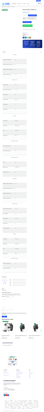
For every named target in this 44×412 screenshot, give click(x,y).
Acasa (29, 371)
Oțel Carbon (36, 404)
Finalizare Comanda (6, 375)
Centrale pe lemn (13, 403)
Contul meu (5, 371)
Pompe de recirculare (17, 405)
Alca (15, 400)
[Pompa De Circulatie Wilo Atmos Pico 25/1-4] (22, 327)
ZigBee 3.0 (24, 408)
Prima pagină (4, 6)
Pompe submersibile (24, 405)
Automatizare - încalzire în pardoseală (22, 400)
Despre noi (19, 3)
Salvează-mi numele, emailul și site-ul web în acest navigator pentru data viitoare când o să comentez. (14, 313)
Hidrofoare (13, 6)
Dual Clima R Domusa (29, 403)
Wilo (25, 35)
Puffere (30, 405)
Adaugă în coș (33, 15)
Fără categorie (10, 404)
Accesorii (6, 400)
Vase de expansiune (13, 408)
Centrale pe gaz (7, 403)
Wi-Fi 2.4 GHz (19, 408)
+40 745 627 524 (6, 387)
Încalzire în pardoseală (29, 408)
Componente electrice (19, 403)
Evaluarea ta (4, 296)
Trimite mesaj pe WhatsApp (28, 25)
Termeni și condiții (18, 371)
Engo (34, 403)
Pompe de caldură (11, 405)
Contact (28, 3)
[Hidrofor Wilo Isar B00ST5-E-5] (23, 37)
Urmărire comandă (6, 372)
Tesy (5, 408)
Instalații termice (26, 404)
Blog (25, 3)
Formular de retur (18, 376)
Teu (8, 408)
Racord (37, 405)
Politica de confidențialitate (19, 372)
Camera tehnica (8, 6)
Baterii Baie (30, 400)
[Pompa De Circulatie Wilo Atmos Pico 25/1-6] (35, 327)
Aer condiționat (11, 400)
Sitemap (17, 375)
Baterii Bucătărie (35, 400)
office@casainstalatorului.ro (8, 388)
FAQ (22, 3)
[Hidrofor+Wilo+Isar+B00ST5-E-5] (26, 37)
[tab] (22, 52)
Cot (24, 403)
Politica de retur (18, 377)
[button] (40, 4)
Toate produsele (14, 3)
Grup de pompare (15, 404)
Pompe (6, 405)
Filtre (5, 404)
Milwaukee (31, 404)
